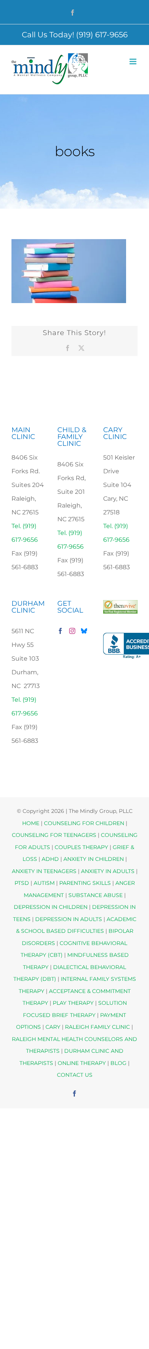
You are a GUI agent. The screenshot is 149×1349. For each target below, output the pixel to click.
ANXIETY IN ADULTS (107, 871)
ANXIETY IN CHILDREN (93, 859)
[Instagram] (72, 631)
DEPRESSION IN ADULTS (68, 919)
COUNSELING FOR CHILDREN (84, 823)
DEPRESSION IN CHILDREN (50, 907)
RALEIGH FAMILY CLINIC (97, 1026)
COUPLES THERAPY (81, 847)
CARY (52, 1026)
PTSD (22, 883)
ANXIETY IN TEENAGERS (44, 871)
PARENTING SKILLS (85, 883)
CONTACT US (74, 1074)
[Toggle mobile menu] (134, 61)
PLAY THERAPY (73, 1002)
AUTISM (44, 883)
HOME (30, 823)
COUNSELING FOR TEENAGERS (54, 835)
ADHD (50, 859)
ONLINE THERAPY (82, 1063)
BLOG (118, 1063)
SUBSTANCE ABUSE (95, 895)
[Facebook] (60, 631)
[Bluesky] (84, 631)
